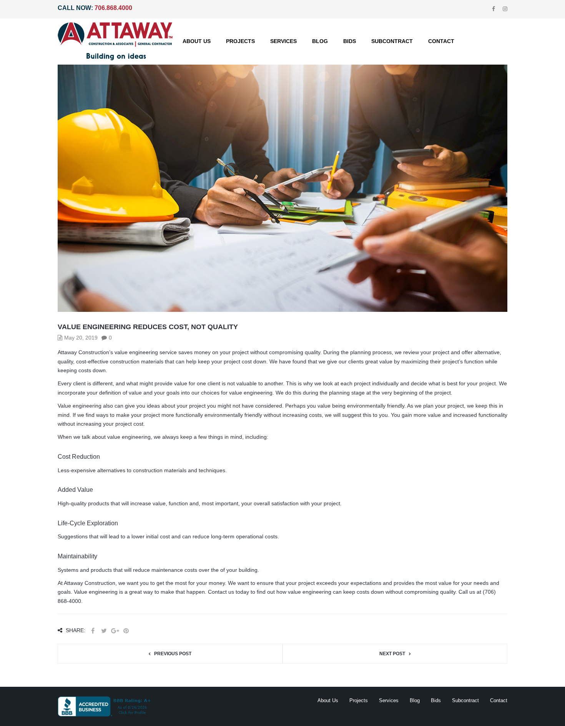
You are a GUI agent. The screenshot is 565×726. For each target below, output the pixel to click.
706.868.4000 (113, 8)
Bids (436, 700)
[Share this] (92, 631)
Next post (392, 653)
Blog (415, 700)
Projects (358, 700)
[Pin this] (126, 631)
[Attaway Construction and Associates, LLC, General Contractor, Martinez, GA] (106, 706)
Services (389, 700)
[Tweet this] (104, 631)
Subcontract (465, 700)
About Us (327, 700)
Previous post (172, 653)
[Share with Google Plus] (115, 631)
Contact (498, 700)
